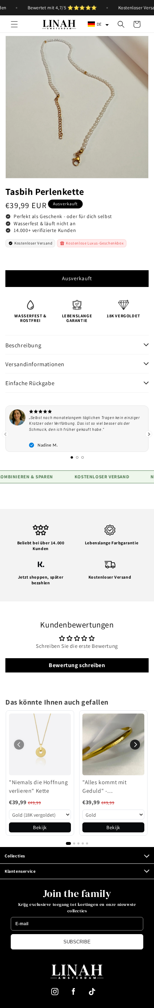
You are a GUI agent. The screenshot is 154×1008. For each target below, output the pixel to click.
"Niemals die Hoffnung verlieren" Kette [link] (38, 786)
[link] (40, 744)
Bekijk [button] (40, 827)
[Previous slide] (5, 434)
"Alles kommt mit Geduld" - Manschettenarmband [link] (110, 786)
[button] (14, 24)
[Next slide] (148, 434)
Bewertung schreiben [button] (77, 665)
